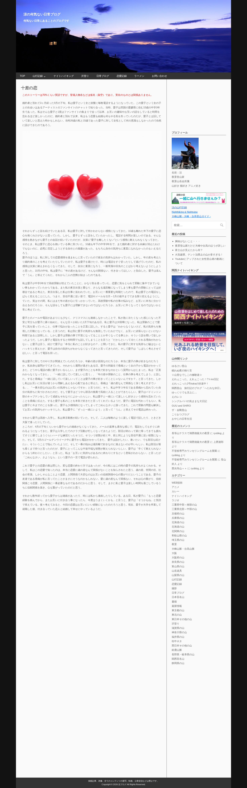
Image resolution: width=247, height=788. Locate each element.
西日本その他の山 (182, 645)
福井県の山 (178, 636)
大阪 (174, 553)
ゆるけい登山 (179, 365)
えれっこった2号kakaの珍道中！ (190, 383)
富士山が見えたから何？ (189, 250)
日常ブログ (102, 75)
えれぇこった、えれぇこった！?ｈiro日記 (195, 379)
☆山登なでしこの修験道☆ (187, 374)
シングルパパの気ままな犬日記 (189, 401)
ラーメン (139, 75)
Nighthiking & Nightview (185, 212)
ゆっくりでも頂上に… (184, 392)
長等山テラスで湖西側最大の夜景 (191, 433)
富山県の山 (178, 566)
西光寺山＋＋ (179, 468)
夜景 (174, 544)
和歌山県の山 (179, 535)
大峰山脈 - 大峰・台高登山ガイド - (191, 216)
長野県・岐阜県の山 (183, 654)
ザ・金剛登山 (179, 410)
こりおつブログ (180, 414)
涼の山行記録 (179, 207)
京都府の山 (178, 513)
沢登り (85, 75)
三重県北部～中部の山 (184, 509)
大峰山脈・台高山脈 (183, 548)
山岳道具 (177, 570)
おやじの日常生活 (182, 418)
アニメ (175, 487)
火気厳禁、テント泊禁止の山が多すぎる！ (199, 254)
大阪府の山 (178, 557)
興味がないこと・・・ (187, 241)
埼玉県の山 (178, 539)
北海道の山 (178, 522)
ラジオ (175, 500)
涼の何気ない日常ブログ (42, 14)
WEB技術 (177, 482)
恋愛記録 (122, 75)
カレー (175, 491)
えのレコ (177, 396)
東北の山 (177, 614)
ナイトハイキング (64, 75)
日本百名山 (178, 597)
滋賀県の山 (178, 627)
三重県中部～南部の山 (184, 504)
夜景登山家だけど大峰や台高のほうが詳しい (200, 245)
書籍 (174, 601)
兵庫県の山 (178, 517)
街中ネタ (177, 641)
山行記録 (38, 75)
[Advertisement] (197, 105)
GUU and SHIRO (181, 405)
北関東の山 (178, 531)
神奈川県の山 (179, 632)
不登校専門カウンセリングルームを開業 (194, 450)
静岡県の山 (178, 663)
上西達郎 (218, 441)
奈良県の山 (178, 561)
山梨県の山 (178, 575)
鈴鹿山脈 (177, 649)
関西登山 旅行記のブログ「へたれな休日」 (197, 388)
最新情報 (177, 606)
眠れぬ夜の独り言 (182, 370)
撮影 (174, 588)
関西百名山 (178, 658)
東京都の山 (178, 610)
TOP (22, 75)
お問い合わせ (159, 75)
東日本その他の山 (182, 619)
